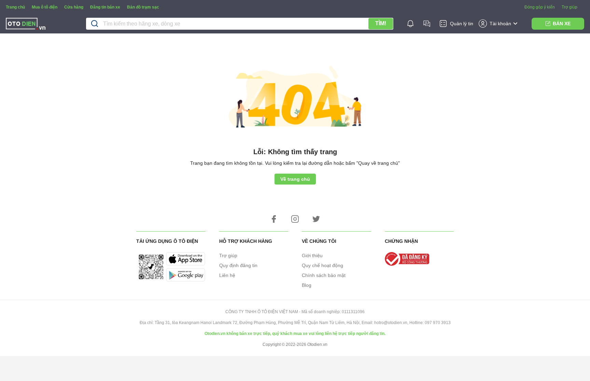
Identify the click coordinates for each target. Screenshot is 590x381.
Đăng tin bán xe (105, 7)
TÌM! (380, 23)
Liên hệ (227, 275)
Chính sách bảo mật (324, 275)
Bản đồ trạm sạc (143, 7)
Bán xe (562, 23)
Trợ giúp (569, 7)
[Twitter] (316, 219)
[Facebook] (274, 219)
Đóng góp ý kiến (539, 7)
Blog (306, 285)
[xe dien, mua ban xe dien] (25, 25)
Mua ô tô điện (44, 7)
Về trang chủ (295, 179)
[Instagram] (295, 219)
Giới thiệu (312, 255)
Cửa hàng (73, 7)
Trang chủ (15, 7)
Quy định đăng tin (238, 265)
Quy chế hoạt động (322, 265)
